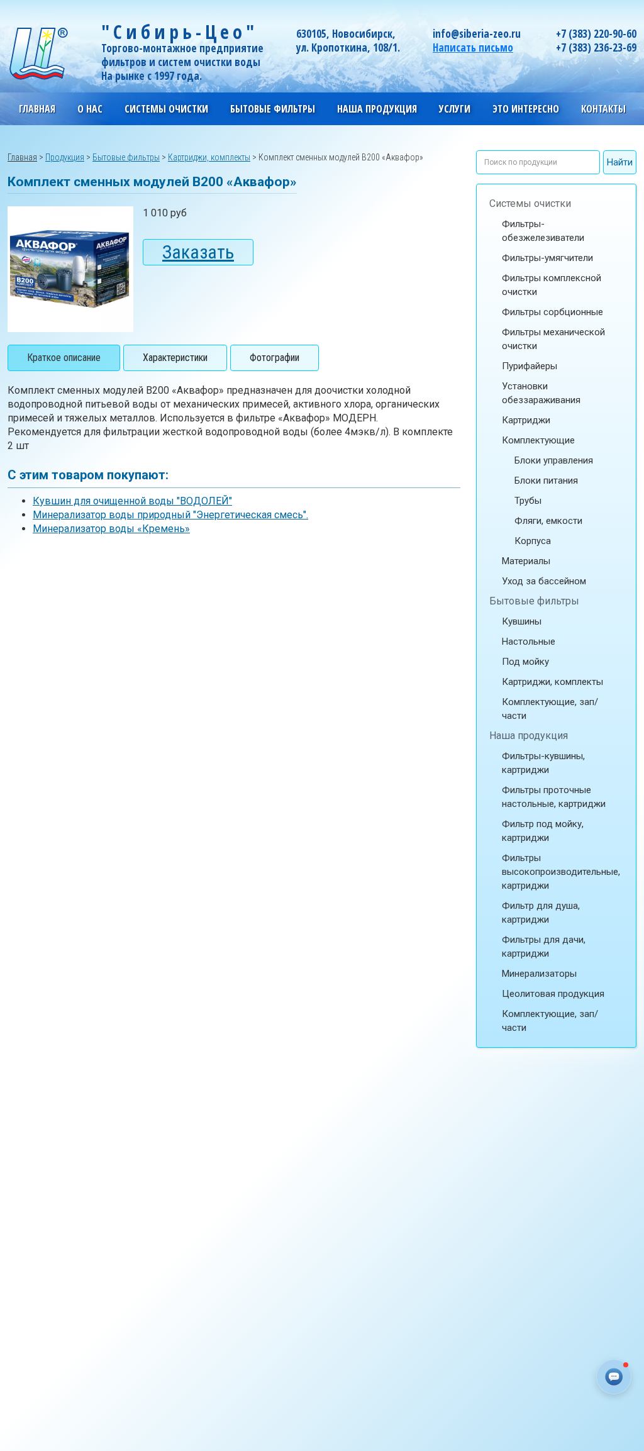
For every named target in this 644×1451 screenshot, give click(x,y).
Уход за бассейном (544, 581)
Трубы (527, 500)
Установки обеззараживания (541, 393)
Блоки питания (546, 480)
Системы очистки (530, 203)
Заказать (198, 252)
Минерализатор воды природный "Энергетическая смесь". (170, 515)
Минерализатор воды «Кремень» (111, 529)
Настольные (528, 641)
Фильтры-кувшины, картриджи (543, 763)
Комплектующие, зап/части (550, 708)
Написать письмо (473, 47)
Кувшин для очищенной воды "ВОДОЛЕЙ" (132, 501)
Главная (37, 109)
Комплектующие (538, 440)
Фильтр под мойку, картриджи (543, 830)
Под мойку (525, 661)
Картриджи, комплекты (552, 681)
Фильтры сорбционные (552, 312)
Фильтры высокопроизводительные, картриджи (561, 871)
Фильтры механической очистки (553, 339)
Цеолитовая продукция (553, 993)
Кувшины (521, 621)
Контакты (603, 109)
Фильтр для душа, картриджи (541, 912)
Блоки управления (553, 460)
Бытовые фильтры (534, 601)
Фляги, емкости (548, 520)
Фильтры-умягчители (547, 258)
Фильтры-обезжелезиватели (543, 230)
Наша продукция (528, 736)
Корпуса (532, 541)
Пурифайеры (529, 366)
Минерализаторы (539, 973)
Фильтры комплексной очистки (551, 284)
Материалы (526, 561)
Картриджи (526, 420)
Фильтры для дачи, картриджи (544, 946)
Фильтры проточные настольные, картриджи (554, 796)
